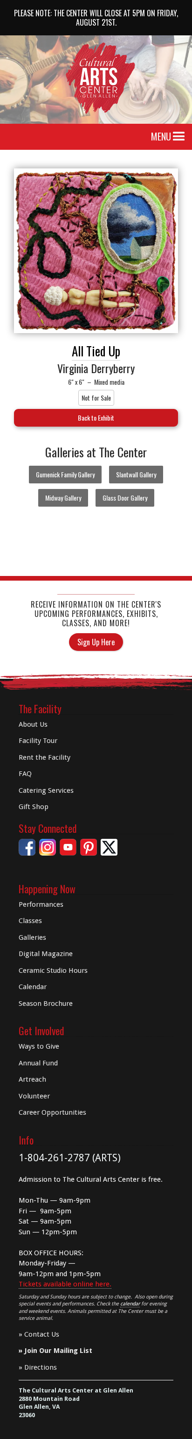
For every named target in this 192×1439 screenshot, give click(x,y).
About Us (33, 724)
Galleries (32, 937)
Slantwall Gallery (136, 474)
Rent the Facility (44, 757)
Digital (46, 954)
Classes (30, 921)
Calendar (33, 987)
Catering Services (46, 790)
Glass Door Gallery (125, 497)
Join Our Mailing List (58, 1350)
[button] (179, 137)
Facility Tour (38, 740)
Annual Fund (38, 1063)
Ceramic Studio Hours (53, 970)
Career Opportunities (52, 1112)
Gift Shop (33, 807)
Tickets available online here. (65, 1284)
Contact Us (41, 1334)
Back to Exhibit (96, 417)
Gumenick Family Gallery (65, 474)
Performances (41, 904)
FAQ (25, 774)
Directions (40, 1367)
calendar (130, 1304)
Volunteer (34, 1096)
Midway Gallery (63, 497)
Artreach (32, 1079)
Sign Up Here (96, 642)
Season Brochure (46, 1003)
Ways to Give (39, 1046)
